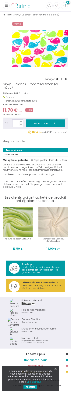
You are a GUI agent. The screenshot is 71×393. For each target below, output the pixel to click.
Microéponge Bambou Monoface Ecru (53, 239)
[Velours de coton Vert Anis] (18, 222)
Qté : (7, 123)
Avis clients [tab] (12, 154)
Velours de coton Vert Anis (18, 238)
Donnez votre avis (14, 104)
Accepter (30, 387)
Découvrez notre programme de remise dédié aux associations (41, 285)
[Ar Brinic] (20, 5)
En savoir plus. (34, 382)
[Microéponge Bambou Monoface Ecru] (53, 222)
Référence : (8, 93)
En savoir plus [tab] (14, 149)
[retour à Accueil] (4, 14)
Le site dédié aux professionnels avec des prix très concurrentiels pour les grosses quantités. (40, 268)
